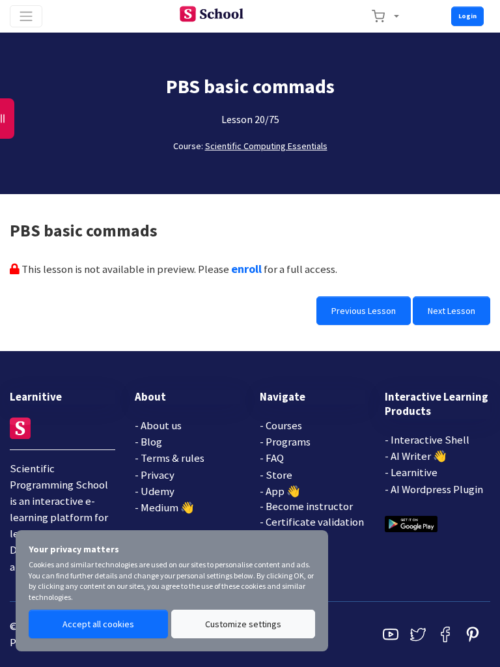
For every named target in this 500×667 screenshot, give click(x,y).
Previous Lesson (363, 311)
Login (467, 16)
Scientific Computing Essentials (266, 146)
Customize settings (243, 624)
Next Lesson (451, 311)
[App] (411, 522)
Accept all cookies (98, 624)
